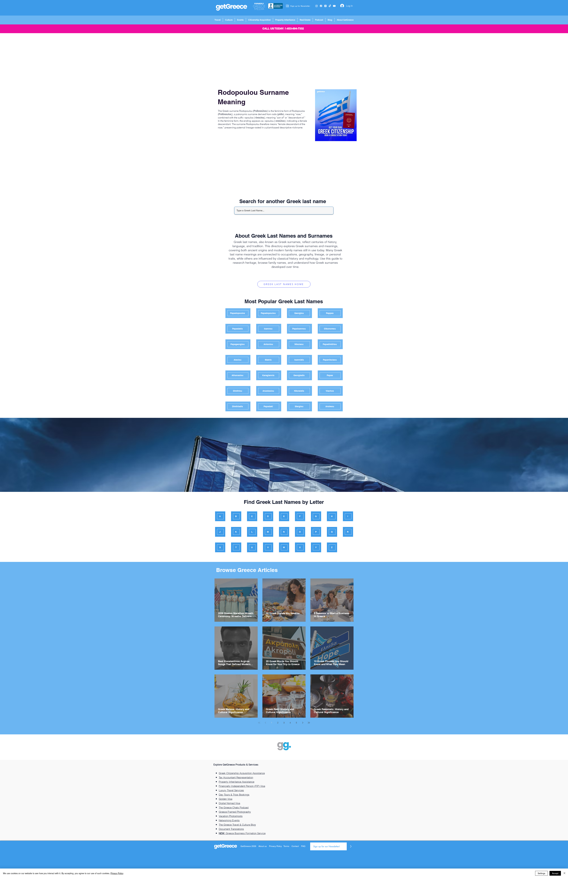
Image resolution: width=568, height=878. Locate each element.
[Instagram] (316, 5)
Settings (541, 873)
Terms (286, 846)
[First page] (259, 722)
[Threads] (325, 5)
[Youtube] (334, 5)
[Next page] (302, 722)
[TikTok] (329, 5)
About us (262, 846)
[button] (217, 20)
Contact (295, 846)
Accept (555, 873)
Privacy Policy (275, 846)
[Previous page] (265, 722)
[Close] (564, 873)
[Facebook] (321, 5)
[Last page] (309, 722)
